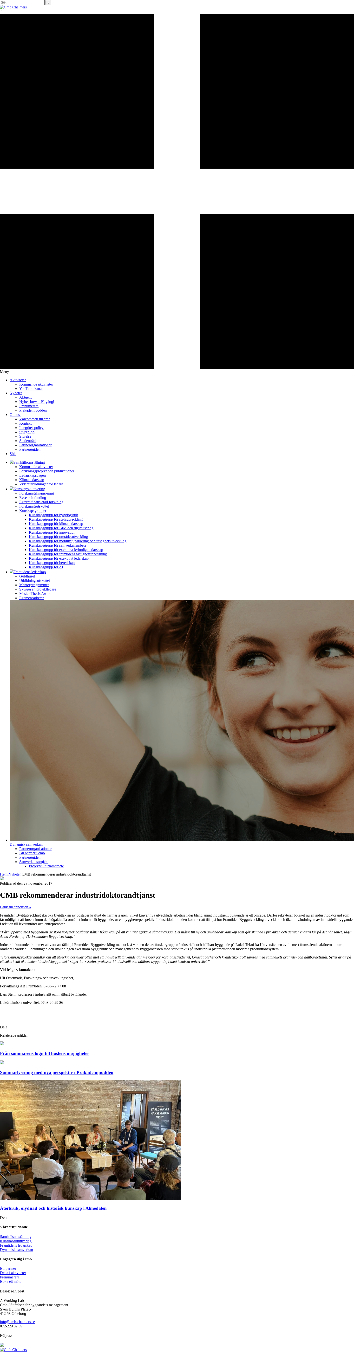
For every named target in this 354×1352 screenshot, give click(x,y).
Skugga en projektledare (37, 589)
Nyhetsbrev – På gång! (36, 402)
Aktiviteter (18, 380)
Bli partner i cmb (32, 853)
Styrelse (25, 436)
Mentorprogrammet (34, 585)
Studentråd (27, 441)
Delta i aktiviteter (13, 1273)
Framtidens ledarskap (16, 1245)
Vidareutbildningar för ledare (41, 484)
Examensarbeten (31, 598)
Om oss (15, 415)
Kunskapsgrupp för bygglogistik (53, 515)
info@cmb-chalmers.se (17, 1322)
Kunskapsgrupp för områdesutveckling (58, 537)
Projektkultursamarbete (46, 866)
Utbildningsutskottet (34, 580)
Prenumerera (29, 406)
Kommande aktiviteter (36, 384)
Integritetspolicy (31, 428)
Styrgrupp (26, 432)
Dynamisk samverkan (16, 1250)
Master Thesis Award (35, 593)
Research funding (32, 498)
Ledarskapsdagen (32, 475)
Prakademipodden (33, 410)
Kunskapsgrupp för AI (46, 567)
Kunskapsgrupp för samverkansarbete (57, 545)
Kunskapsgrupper (32, 511)
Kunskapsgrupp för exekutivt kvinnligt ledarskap (66, 550)
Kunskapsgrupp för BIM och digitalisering (61, 528)
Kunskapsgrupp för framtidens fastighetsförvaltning (68, 554)
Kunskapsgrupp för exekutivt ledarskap (59, 558)
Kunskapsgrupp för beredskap (52, 563)
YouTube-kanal (31, 389)
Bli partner (8, 1268)
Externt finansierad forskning (41, 502)
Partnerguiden (29, 449)
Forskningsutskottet (34, 506)
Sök (13, 454)
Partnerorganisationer (35, 445)
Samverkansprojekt (33, 862)
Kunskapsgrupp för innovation (52, 532)
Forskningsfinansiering (36, 493)
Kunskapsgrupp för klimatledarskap (56, 524)
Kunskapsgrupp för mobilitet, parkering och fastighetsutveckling (77, 541)
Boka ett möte (10, 1281)
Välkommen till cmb (34, 419)
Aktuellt (25, 397)
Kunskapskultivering (16, 1241)
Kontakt (25, 423)
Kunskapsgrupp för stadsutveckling (56, 519)
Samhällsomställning (15, 1237)
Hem (3, 874)
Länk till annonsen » (15, 907)
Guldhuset (27, 576)
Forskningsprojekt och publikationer (46, 471)
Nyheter (16, 393)
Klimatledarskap (31, 480)
